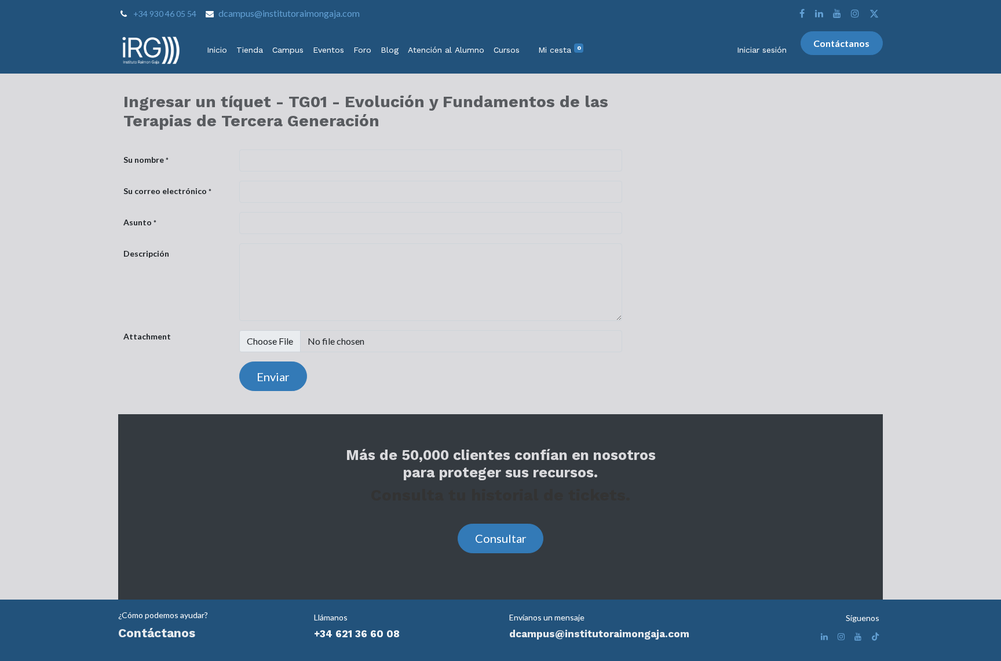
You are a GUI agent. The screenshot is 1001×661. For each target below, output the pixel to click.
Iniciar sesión (762, 49)
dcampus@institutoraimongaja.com (289, 13)
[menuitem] (217, 50)
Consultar (501, 538)
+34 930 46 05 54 (164, 14)
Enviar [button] (273, 377)
